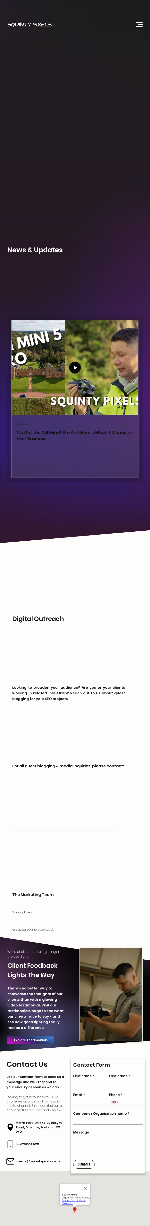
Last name (119, 1076)
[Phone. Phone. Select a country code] (115, 1102)
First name (83, 1076)
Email (79, 1095)
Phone (115, 1095)
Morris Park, (25, 1123)
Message (81, 1132)
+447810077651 (27, 1144)
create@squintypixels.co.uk (33, 929)
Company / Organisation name (101, 1114)
